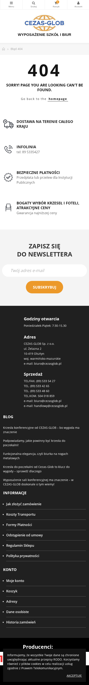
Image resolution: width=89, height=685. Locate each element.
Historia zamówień (21, 622)
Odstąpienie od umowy (24, 535)
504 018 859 (46, 396)
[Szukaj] (33, 4)
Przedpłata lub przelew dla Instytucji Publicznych (44, 180)
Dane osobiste (17, 612)
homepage (58, 99)
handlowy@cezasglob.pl (50, 406)
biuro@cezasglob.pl (47, 364)
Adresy (11, 601)
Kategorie (11, 4)
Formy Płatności (19, 524)
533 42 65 (42, 386)
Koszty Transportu (20, 514)
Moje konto (15, 580)
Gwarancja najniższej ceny (37, 213)
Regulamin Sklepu (20, 545)
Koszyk (11, 591)
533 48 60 (42, 391)
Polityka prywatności (22, 556)
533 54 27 (48, 381)
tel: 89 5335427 (28, 152)
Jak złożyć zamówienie (23, 504)
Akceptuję (74, 676)
